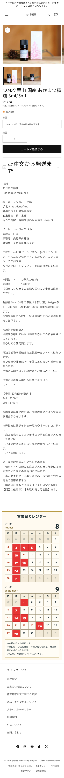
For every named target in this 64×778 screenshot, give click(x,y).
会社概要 (12, 678)
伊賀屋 (15, 760)
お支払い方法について (19, 686)
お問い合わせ (14, 732)
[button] (7, 14)
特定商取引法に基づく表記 (22, 694)
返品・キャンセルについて (22, 701)
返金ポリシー (42, 765)
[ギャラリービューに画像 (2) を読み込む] (32, 76)
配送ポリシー (27, 770)
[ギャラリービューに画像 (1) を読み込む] (12, 76)
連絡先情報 (41, 770)
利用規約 (12, 717)
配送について (14, 724)
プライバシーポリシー (19, 709)
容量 (5, 117)
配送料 (11, 105)
